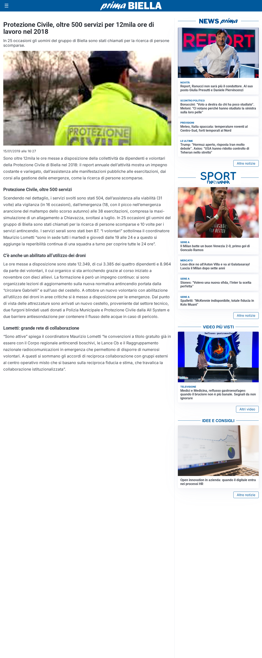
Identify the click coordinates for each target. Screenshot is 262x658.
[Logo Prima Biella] (131, 5)
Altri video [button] (247, 409)
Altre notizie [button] (246, 163)
